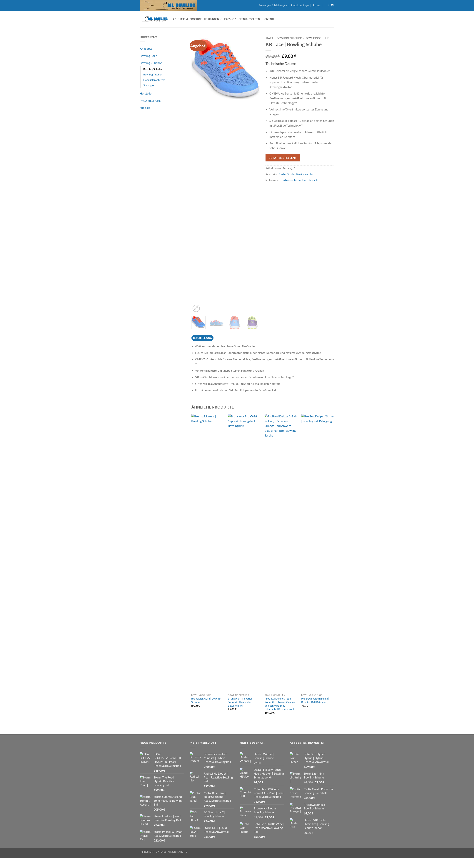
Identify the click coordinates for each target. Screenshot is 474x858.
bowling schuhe (289, 179)
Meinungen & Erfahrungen (273, 5)
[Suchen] (174, 19)
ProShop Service (150, 100)
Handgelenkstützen (154, 79)
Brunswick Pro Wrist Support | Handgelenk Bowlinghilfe (240, 702)
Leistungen (211, 19)
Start (269, 38)
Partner (317, 5)
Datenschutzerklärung (171, 851)
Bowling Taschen (152, 74)
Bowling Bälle (148, 55)
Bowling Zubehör (151, 63)
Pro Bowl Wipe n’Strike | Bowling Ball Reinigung (315, 700)
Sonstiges (148, 85)
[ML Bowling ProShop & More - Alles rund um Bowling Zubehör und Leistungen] (154, 19)
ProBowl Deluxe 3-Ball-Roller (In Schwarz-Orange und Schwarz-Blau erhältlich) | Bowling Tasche (280, 703)
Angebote (146, 48)
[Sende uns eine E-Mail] (332, 5)
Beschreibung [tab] (202, 337)
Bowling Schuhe (152, 69)
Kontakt (269, 19)
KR (317, 179)
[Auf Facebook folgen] (329, 5)
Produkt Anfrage (300, 5)
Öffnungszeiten (249, 19)
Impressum (147, 851)
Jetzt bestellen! (282, 157)
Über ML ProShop (189, 19)
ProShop (230, 19)
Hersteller (146, 93)
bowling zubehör (306, 179)
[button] (196, 308)
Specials (145, 107)
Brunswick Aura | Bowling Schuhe (206, 700)
